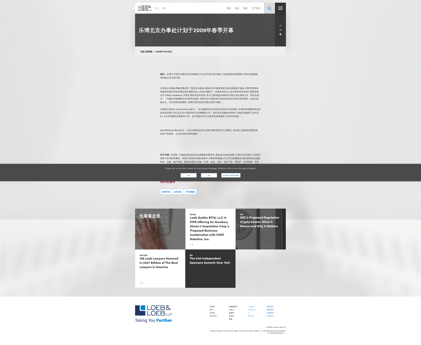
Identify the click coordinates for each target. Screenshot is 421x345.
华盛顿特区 (233, 306)
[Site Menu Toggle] (280, 8)
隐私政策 (270, 309)
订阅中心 (270, 316)
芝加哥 (212, 312)
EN (156, 8)
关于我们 (256, 8)
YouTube (251, 316)
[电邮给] (280, 25)
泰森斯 (231, 312)
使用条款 (270, 312)
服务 (245, 8)
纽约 (211, 309)
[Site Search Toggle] (269, 8)
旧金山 (231, 309)
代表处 (231, 316)
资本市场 (166, 191)
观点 (237, 8)
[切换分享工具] (280, 30)
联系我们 (270, 306)
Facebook (251, 309)
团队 (229, 8)
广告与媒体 (190, 191)
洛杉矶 (212, 306)
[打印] (280, 34)
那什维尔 (213, 316)
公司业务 (177, 191)
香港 (230, 319)
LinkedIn (251, 306)
